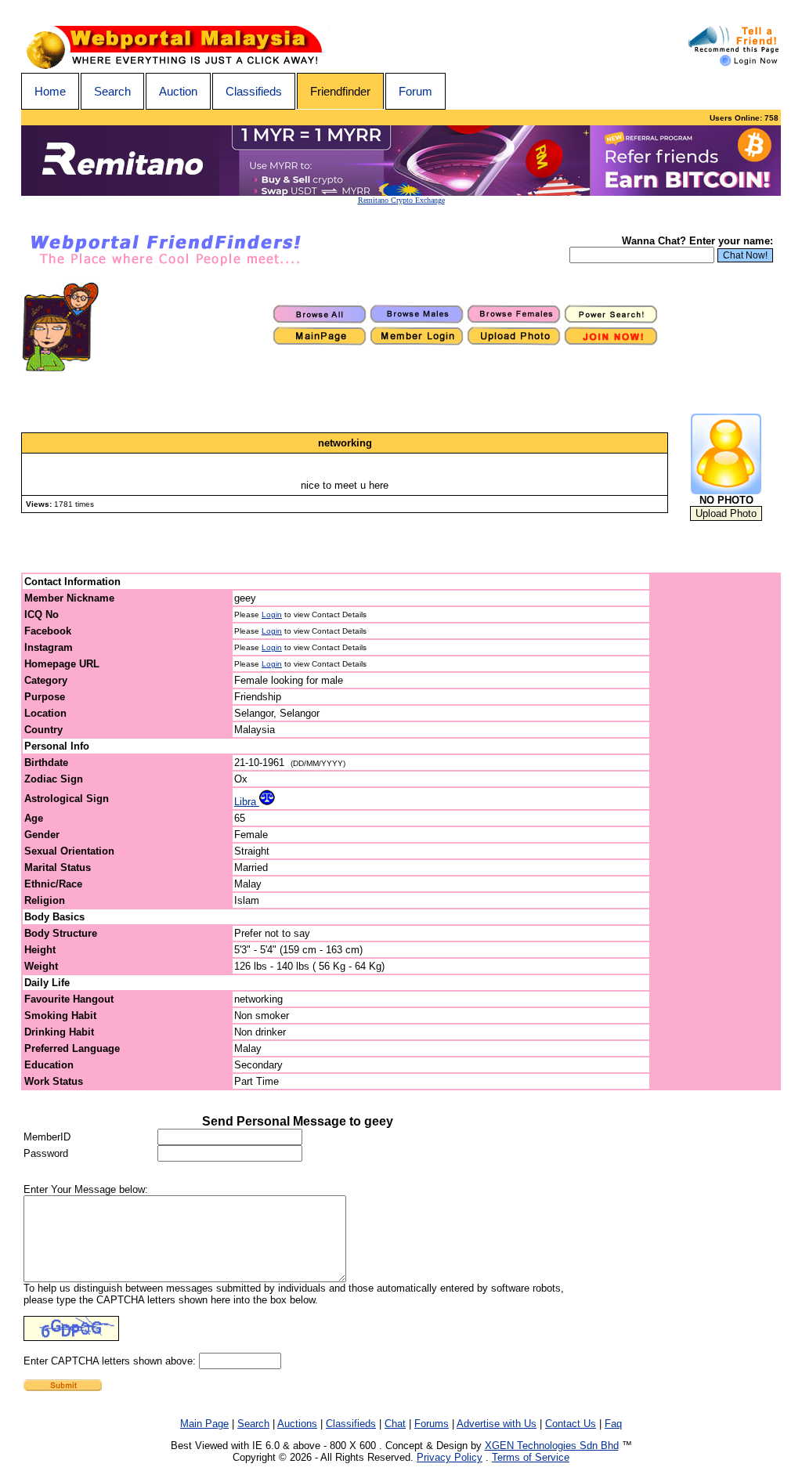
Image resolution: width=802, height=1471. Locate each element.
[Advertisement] (716, 832)
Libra (246, 802)
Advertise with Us (496, 1423)
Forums (431, 1423)
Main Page (204, 1423)
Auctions (297, 1423)
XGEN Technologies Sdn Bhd (552, 1445)
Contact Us (570, 1423)
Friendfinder (340, 91)
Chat (395, 1423)
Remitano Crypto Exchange (401, 200)
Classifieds (254, 91)
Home (50, 91)
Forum (415, 91)
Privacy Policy (449, 1457)
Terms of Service (530, 1457)
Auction (178, 91)
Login (272, 614)
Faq (613, 1423)
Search (112, 91)
